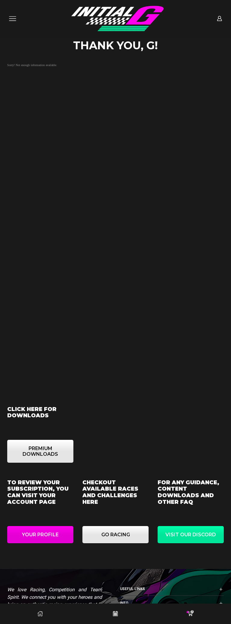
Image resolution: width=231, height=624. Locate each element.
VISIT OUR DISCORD (190, 534)
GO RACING (115, 534)
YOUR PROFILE (40, 534)
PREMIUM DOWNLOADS (40, 451)
